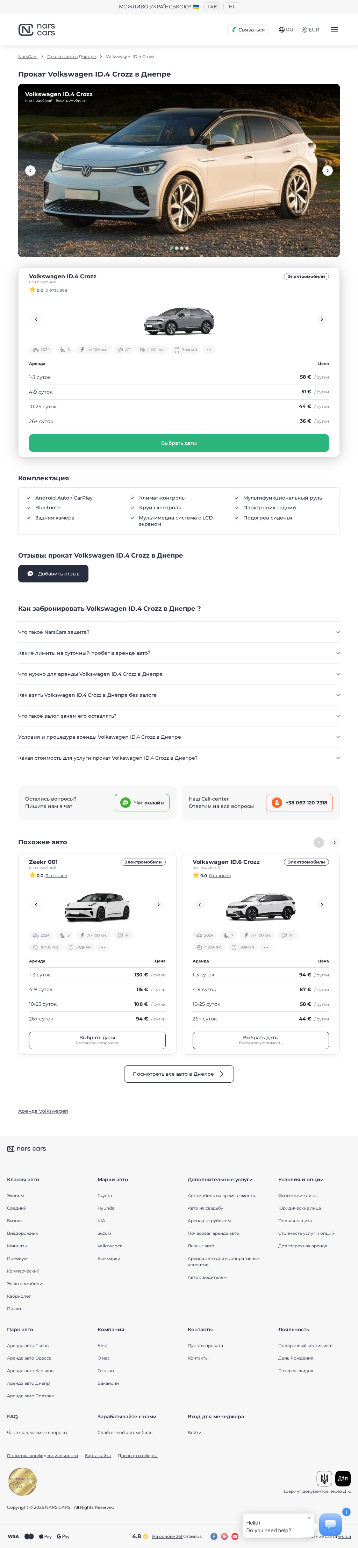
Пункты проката (205, 1345)
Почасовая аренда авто (213, 1233)
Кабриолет (19, 1296)
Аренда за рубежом (209, 1220)
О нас (104, 1358)
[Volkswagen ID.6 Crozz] (261, 905)
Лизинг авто (201, 1245)
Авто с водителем (207, 1277)
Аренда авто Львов (28, 1345)
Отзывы (106, 1370)
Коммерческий (23, 1271)
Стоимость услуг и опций (306, 1233)
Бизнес (15, 1220)
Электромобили (306, 276)
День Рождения (295, 1358)
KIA (101, 1220)
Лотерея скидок (295, 1370)
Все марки (109, 1258)
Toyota (105, 1195)
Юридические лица (299, 1208)
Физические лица (297, 1195)
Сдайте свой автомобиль (125, 1432)
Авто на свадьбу (205, 1208)
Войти (194, 1432)
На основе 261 (177, 1536)
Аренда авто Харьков (30, 1370)
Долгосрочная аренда (302, 1245)
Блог (103, 1345)
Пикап (14, 1308)
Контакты (198, 1358)
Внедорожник (22, 1233)
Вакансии (108, 1383)
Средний (17, 1208)
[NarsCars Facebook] (213, 1536)
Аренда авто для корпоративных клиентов (223, 1261)
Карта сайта (98, 1455)
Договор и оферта (138, 1455)
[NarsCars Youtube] (234, 1536)
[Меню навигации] (334, 29)
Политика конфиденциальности (42, 1455)
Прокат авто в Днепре (71, 56)
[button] (171, 248)
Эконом (15, 1195)
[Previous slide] (30, 170)
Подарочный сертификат (305, 1345)
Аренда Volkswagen (43, 1111)
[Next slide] (327, 170)
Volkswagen (110, 1245)
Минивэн (17, 1245)
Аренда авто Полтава (30, 1395)
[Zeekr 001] (97, 905)
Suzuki (104, 1233)
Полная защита (295, 1220)
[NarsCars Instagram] (224, 1536)
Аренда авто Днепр (28, 1383)
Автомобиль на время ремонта (221, 1195)
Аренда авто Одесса (29, 1358)
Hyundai (106, 1208)
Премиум (17, 1258)
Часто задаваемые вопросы (37, 1432)
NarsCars (27, 56)
